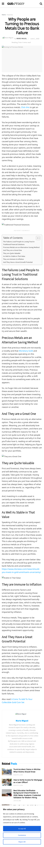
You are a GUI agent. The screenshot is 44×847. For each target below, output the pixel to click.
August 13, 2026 (18, 785)
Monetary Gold (26, 350)
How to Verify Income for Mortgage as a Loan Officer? (27, 781)
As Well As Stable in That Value (14, 256)
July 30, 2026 (17, 800)
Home (4, 15)
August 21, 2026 (18, 775)
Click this (25, 107)
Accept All (22, 829)
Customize (22, 835)
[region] (22, 826)
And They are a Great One (12, 250)
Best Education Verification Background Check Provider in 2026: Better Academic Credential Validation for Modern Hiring (27, 794)
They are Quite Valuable (11, 253)
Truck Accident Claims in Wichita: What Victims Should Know (27, 770)
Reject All (22, 842)
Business (10, 15)
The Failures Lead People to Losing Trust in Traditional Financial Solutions (18, 242)
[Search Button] (41, 3)
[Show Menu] (3, 3)
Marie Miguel (22, 39)
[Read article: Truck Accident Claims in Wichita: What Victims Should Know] (7, 771)
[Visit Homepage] (22, 3)
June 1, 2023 (34, 39)
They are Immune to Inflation (13, 259)
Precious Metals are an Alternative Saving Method (21, 247)
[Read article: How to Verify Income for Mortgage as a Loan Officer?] (7, 782)
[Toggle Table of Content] (37, 238)
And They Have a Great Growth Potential (18, 262)
